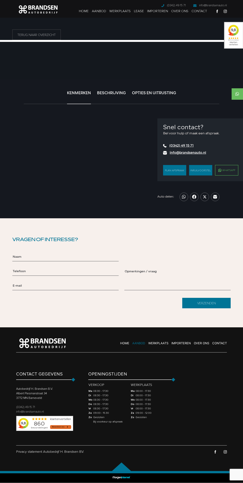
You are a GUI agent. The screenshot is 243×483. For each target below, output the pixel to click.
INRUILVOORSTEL (200, 170)
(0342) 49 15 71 (176, 5)
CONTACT (199, 11)
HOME (84, 11)
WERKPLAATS (120, 11)
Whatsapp (228, 170)
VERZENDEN (206, 303)
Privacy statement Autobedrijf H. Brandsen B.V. (50, 452)
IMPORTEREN (157, 11)
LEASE (139, 11)
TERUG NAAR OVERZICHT (36, 35)
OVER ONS (179, 11)
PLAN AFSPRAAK (174, 170)
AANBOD (99, 11)
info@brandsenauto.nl (213, 5)
